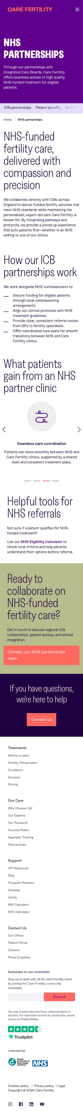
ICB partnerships (17, 108)
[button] (4, 429)
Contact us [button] (41, 719)
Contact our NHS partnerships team (36, 655)
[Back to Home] (30, 9)
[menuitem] (17, 748)
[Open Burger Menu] (77, 9)
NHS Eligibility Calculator (41, 542)
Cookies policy (19, 1086)
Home (7, 119)
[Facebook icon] (20, 1104)
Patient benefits (48, 108)
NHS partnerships (30, 119)
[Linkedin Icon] (31, 1104)
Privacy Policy (29, 1019)
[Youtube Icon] (40, 1104)
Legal (61, 1086)
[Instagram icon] (11, 1104)
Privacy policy (44, 1086)
